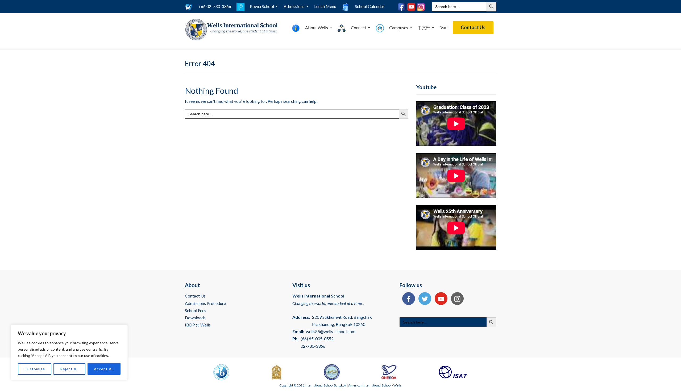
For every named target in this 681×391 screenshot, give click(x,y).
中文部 (424, 27)
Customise (34, 369)
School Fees (195, 310)
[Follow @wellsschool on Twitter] (423, 299)
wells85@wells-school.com (330, 331)
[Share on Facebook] (407, 299)
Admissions (294, 6)
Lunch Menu (325, 6)
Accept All (104, 369)
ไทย (443, 27)
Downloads (195, 317)
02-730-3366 (313, 345)
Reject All (69, 369)
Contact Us (473, 27)
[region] (69, 352)
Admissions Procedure (205, 303)
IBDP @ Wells (198, 324)
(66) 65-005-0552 (317, 338)
